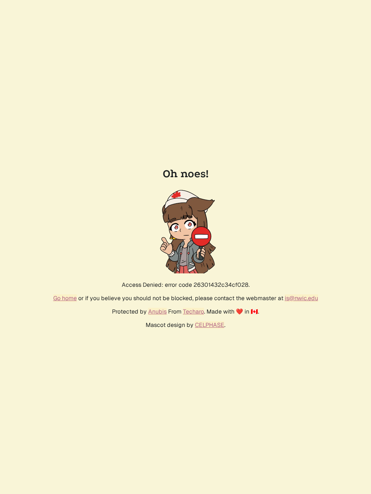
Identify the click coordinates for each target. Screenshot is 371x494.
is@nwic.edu (301, 298)
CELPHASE (209, 325)
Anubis (157, 311)
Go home (65, 298)
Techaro (193, 311)
